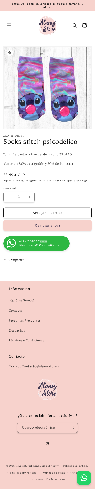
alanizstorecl (24, 465)
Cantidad (9, 188)
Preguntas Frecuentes (25, 320)
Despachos (17, 330)
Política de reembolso (76, 465)
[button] (9, 25)
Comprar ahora (47, 225)
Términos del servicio (52, 472)
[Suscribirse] (73, 428)
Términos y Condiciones (26, 340)
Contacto (16, 311)
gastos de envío (39, 180)
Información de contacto (50, 479)
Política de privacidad (23, 472)
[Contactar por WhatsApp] (84, 478)
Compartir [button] (15, 260)
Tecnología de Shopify (46, 465)
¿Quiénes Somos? (22, 300)
